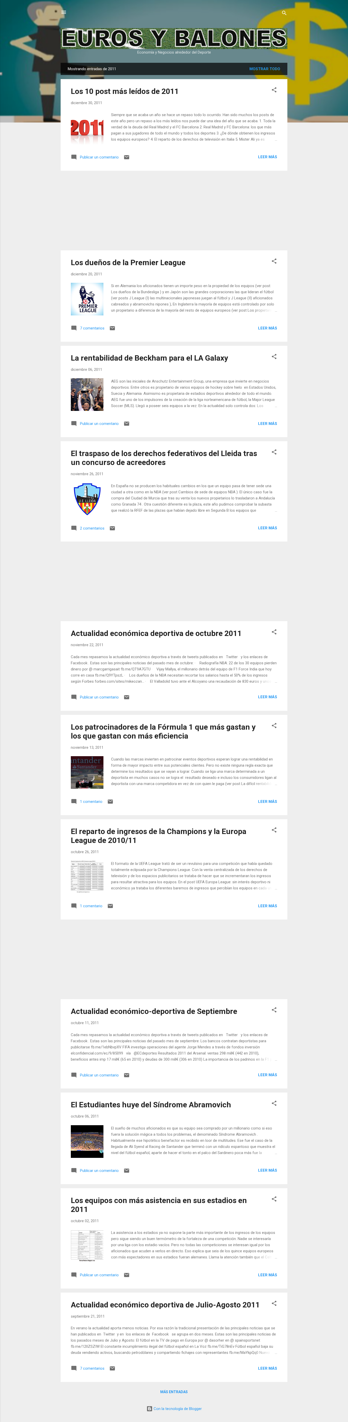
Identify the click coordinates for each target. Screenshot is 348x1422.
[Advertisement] (174, 210)
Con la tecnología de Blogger (177, 1408)
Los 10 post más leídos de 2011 (125, 91)
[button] (274, 91)
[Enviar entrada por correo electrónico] (127, 159)
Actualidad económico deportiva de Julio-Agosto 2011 (165, 1304)
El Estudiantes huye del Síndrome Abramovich (151, 1104)
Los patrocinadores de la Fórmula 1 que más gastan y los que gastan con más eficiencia (163, 731)
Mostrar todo (264, 69)
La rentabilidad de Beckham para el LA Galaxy (149, 357)
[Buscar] (284, 14)
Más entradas (174, 1392)
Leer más (267, 157)
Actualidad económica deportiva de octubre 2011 (156, 633)
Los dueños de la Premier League (128, 262)
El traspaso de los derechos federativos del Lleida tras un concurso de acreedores (164, 458)
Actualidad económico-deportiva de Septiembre (154, 1011)
